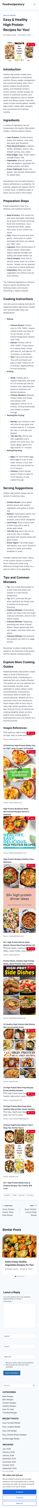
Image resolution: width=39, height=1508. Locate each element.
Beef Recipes (7, 1396)
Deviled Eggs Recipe (10, 1439)
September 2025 (9, 1468)
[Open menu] (35, 4)
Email (7, 1346)
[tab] (15, 1276)
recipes (30, 1195)
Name (7, 1336)
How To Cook (8, 1409)
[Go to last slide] (5, 1254)
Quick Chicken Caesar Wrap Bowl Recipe (8, 1210)
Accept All (19, 1492)
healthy (7, 1195)
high (15, 1195)
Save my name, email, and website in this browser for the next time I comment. (20, 1365)
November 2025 (9, 1462)
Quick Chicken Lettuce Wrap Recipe (31, 1210)
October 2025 (8, 1465)
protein (22, 1195)
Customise (19, 1498)
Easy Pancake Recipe (11, 1423)
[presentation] (19, 1246)
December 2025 (9, 1459)
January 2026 (8, 1455)
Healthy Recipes (9, 15)
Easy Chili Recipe (9, 1431)
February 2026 (8, 1452)
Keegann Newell (10, 35)
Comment (8, 1301)
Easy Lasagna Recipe (11, 1427)
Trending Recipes (9, 1413)
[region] (19, 1490)
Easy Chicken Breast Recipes (14, 1435)
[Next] (33, 1254)
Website (7, 1357)
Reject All (19, 1503)
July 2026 (6, 1449)
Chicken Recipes (9, 1403)
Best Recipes (7, 1400)
